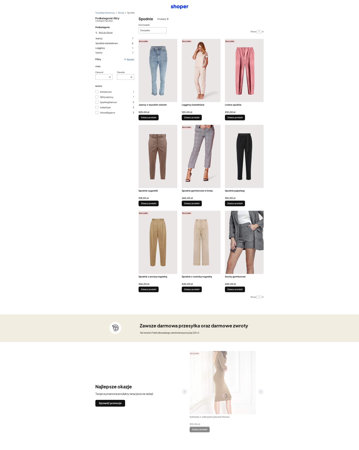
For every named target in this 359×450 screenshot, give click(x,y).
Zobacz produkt (148, 117)
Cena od (99, 72)
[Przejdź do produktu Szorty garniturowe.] (244, 242)
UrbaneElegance (107, 112)
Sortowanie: (144, 25)
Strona (253, 32)
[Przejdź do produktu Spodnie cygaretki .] (158, 156)
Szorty (114, 52)
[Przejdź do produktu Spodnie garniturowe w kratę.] (201, 156)
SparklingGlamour (108, 102)
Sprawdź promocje (110, 403)
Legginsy (114, 47)
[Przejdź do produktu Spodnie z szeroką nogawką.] (201, 242)
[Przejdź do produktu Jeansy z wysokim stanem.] (158, 70)
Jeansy (114, 38)
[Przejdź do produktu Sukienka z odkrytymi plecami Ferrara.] (223, 382)
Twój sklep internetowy (105, 13)
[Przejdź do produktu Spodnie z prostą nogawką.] (158, 242)
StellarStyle (105, 107)
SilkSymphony (106, 97)
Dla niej (121, 13)
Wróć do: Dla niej (106, 33)
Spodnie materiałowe (114, 43)
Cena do (121, 72)
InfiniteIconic (106, 92)
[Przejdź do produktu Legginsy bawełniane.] (201, 70)
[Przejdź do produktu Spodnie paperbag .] (244, 156)
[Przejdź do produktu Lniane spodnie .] (244, 70)
